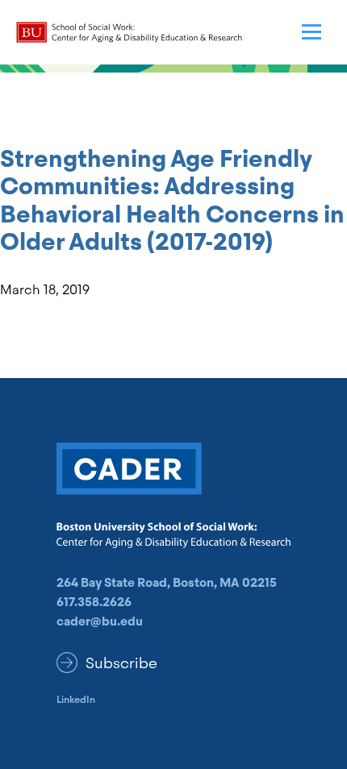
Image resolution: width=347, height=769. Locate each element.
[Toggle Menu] (311, 32)
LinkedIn (75, 699)
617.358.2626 (94, 602)
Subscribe (121, 663)
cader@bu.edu (99, 621)
